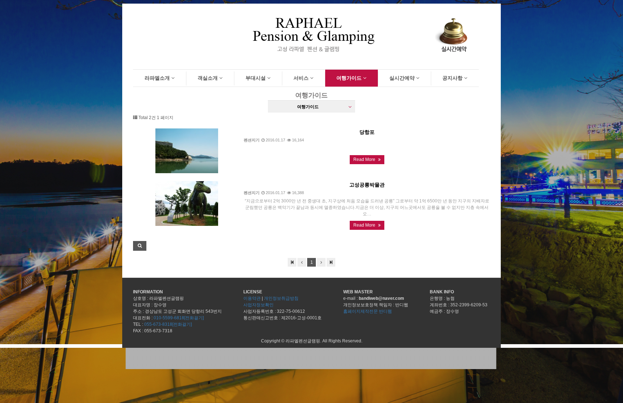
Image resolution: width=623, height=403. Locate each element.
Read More (364, 159)
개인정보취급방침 (281, 298)
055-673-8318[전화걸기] (168, 324)
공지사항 (453, 78)
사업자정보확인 (258, 304)
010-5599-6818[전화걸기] (179, 317)
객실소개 (208, 78)
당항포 (367, 132)
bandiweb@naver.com (381, 298)
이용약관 (252, 298)
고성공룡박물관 (367, 185)
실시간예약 (402, 78)
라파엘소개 (158, 78)
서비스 (301, 78)
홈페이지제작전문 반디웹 (367, 311)
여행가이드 (349, 78)
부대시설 (256, 78)
